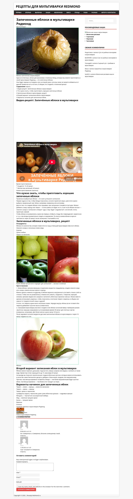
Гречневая (90, 41)
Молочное (58, 12)
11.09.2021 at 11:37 (25, 447)
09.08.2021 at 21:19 (25, 431)
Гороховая (90, 37)
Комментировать (22, 462)
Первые (18, 12)
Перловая (89, 39)
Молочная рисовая (93, 34)
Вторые (28, 12)
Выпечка (38, 12)
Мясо (68, 12)
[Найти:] (100, 20)
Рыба (86, 12)
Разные (94, 12)
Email (18, 477)
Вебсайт (19, 482)
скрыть (28, 86)
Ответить (23, 435)
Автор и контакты (108, 12)
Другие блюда (20, 27)
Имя (18, 472)
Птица (77, 12)
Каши (48, 12)
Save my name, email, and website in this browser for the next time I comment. (44, 487)
